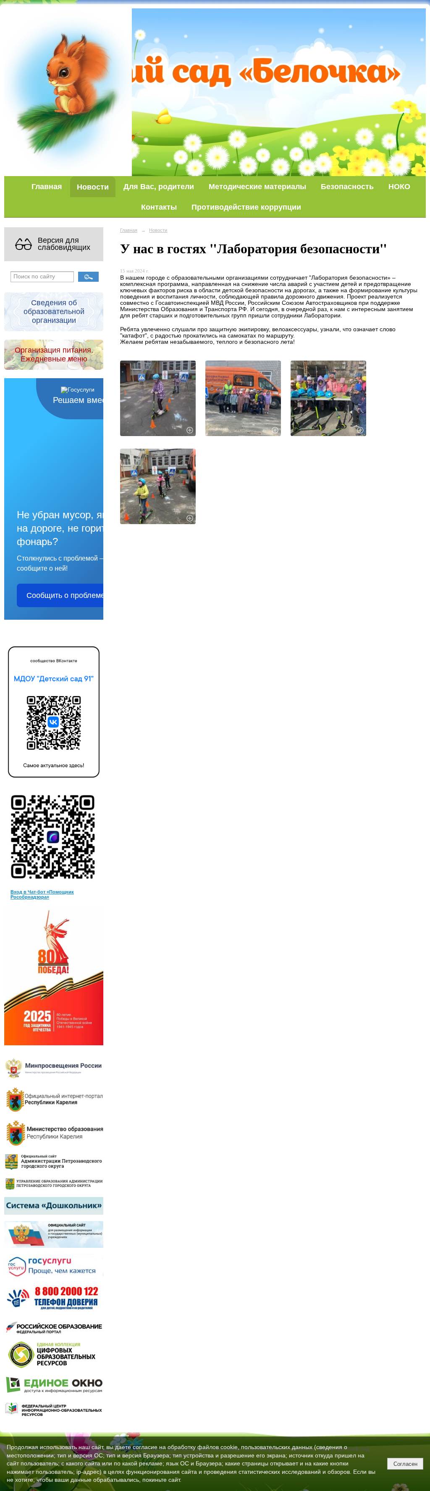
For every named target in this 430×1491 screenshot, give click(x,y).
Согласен (405, 1464)
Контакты (159, 207)
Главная (46, 186)
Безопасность (347, 186)
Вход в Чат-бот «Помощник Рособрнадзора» (42, 894)
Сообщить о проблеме (65, 595)
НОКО (399, 186)
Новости (93, 186)
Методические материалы (257, 186)
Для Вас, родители (158, 186)
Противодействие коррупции (246, 207)
